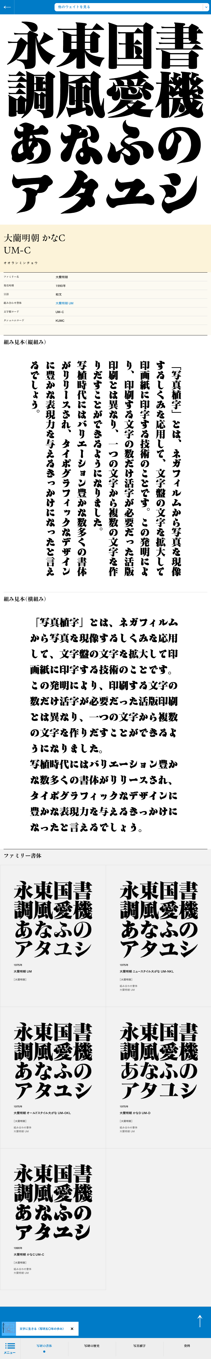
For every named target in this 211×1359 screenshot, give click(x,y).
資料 (187, 1345)
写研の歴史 (92, 1345)
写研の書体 (44, 1345)
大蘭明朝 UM (64, 303)
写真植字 (139, 1345)
